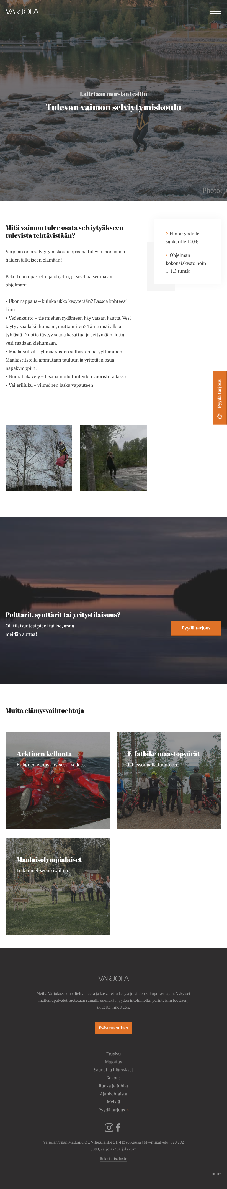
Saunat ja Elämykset (113, 1070)
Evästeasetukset (113, 1028)
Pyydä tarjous (196, 628)
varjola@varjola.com (118, 1149)
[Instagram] (109, 1131)
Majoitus (113, 1062)
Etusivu (113, 1054)
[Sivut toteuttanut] (216, 1173)
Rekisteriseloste (113, 1158)
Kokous (113, 1078)
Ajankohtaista (113, 1094)
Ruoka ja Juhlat (113, 1086)
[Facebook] (118, 1131)
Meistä (113, 1102)
